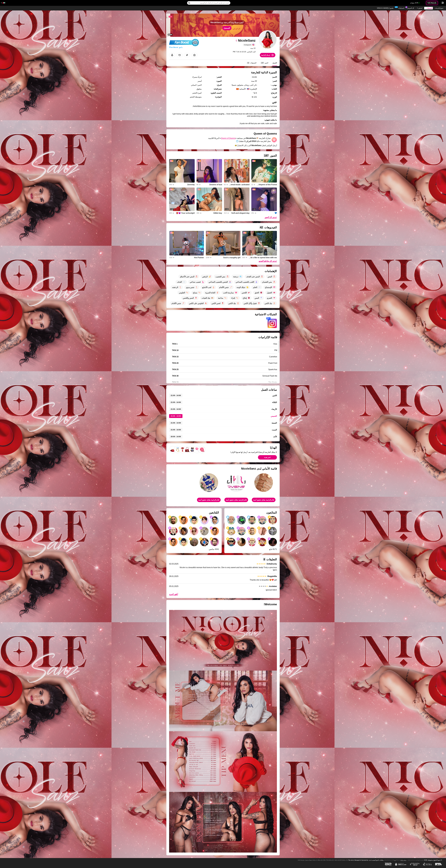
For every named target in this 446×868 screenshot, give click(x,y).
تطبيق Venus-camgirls (385, 8)
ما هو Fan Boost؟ (176, 47)
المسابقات (401, 8)
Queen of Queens (228, 138)
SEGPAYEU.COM (389, 860)
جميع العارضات (439, 8)
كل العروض (410, 8)
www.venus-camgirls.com (416, 860)
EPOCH (398, 860)
